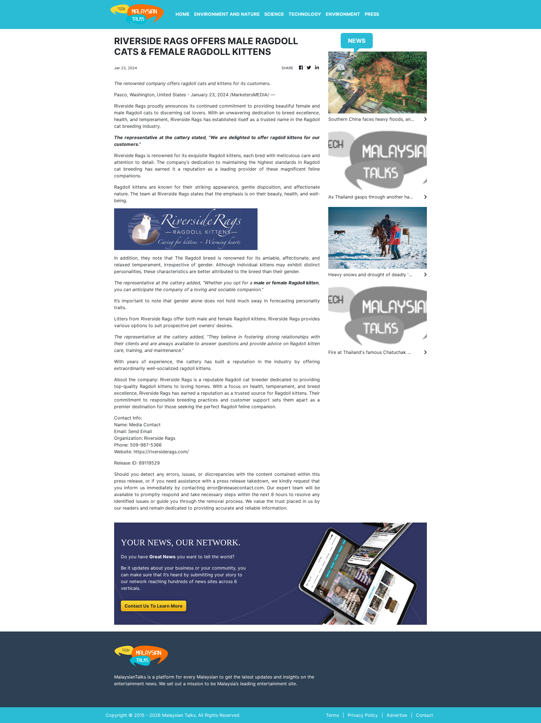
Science (274, 14)
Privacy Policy (363, 715)
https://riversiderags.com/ (161, 451)
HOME (183, 14)
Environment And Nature (227, 14)
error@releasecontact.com (235, 487)
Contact (424, 715)
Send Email (140, 431)
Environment (343, 14)
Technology (305, 14)
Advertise (397, 715)
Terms (332, 715)
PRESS (372, 14)
